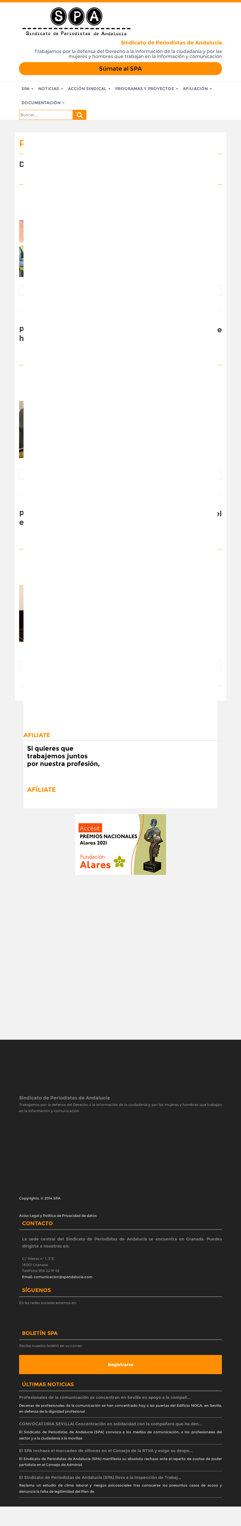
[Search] (79, 115)
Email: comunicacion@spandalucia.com (57, 1277)
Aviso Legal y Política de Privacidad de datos (58, 1215)
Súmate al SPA (120, 68)
